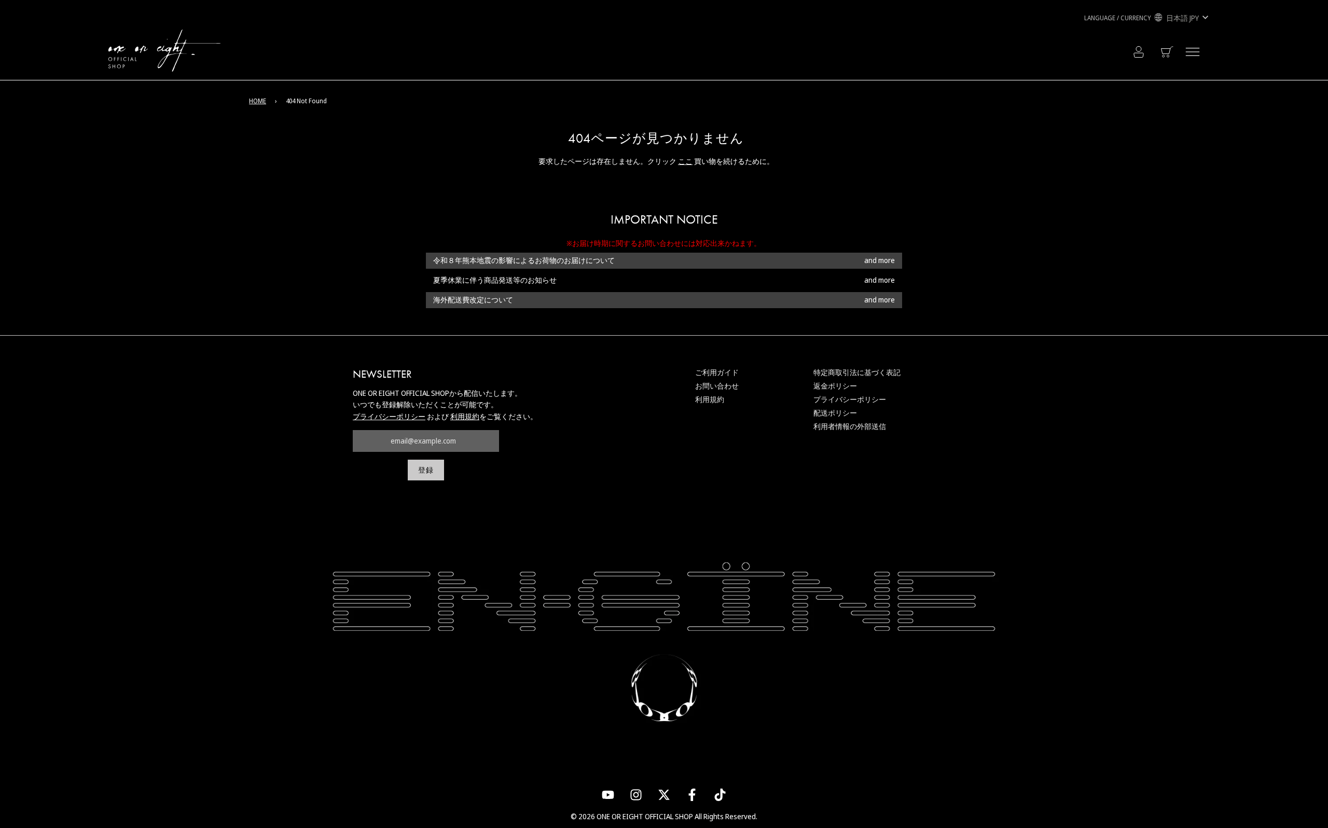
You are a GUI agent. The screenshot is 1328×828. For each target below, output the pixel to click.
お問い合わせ (717, 386)
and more (879, 260)
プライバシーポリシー (389, 416)
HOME (257, 100)
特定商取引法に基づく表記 (857, 372)
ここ (685, 161)
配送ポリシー (835, 413)
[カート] (1168, 52)
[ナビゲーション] (1192, 52)
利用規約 (464, 416)
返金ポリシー (835, 386)
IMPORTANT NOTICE (664, 219)
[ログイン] (1139, 52)
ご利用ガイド (717, 372)
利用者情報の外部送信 (849, 426)
